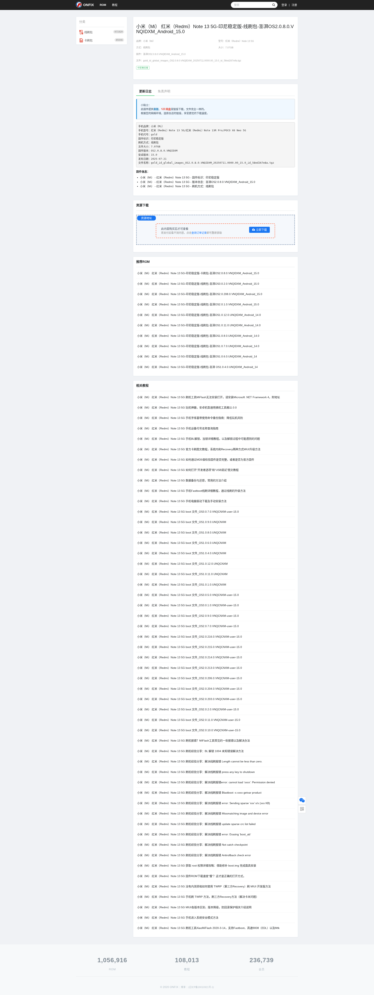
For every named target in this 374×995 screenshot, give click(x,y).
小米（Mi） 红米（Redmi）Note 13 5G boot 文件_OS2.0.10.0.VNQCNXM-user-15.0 (188, 730)
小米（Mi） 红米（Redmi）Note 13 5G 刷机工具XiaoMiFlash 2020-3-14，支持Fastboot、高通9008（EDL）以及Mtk (208, 927)
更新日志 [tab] (145, 91)
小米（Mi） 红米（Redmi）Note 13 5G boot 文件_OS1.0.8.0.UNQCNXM (181, 532)
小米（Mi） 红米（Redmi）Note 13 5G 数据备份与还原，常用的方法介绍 (182, 480)
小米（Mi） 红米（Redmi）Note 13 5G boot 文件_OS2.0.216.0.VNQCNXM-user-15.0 (189, 636)
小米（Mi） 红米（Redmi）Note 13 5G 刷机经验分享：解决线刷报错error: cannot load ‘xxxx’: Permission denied (206, 782)
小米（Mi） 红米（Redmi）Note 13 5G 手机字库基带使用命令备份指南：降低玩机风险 (190, 417)
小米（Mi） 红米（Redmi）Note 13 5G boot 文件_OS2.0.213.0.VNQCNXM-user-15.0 (189, 667)
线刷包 (103, 32)
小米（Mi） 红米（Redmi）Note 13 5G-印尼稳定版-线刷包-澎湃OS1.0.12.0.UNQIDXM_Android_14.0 (199, 314)
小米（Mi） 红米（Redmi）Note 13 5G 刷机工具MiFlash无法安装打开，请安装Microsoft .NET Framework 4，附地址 (208, 397)
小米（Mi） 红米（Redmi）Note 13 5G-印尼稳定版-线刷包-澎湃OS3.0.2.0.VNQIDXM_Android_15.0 (198, 283)
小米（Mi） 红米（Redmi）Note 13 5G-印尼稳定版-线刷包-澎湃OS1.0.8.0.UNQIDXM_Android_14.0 (198, 335)
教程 (114, 4)
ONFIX (88, 5)
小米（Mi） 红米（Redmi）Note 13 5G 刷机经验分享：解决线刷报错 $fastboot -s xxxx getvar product (199, 792)
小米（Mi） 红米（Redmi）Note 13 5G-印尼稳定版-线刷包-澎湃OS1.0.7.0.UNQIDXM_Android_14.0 (198, 346)
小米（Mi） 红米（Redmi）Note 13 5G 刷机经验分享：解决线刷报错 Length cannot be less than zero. (199, 761)
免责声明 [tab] (164, 91)
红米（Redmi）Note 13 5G (239, 41)
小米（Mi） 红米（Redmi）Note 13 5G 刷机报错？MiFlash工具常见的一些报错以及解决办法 (193, 740)
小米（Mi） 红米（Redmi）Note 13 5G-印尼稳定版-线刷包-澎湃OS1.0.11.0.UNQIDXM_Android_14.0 (199, 325)
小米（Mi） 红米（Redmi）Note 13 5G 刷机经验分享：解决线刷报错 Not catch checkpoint (192, 844)
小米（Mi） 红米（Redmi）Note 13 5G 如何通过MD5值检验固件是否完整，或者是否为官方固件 (195, 459)
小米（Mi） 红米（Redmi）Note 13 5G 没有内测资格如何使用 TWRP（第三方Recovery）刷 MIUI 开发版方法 (204, 886)
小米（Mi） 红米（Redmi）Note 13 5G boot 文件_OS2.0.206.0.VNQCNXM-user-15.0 (189, 678)
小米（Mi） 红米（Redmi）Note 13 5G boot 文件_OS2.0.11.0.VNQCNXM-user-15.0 (188, 719)
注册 (294, 4)
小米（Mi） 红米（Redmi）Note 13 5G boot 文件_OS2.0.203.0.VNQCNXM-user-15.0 (189, 699)
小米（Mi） (149, 41)
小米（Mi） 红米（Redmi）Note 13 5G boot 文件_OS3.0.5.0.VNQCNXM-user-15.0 (188, 594)
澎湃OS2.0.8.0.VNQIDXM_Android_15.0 (164, 54)
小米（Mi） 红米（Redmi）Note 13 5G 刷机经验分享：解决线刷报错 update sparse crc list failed (196, 824)
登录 (284, 4)
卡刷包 (103, 40)
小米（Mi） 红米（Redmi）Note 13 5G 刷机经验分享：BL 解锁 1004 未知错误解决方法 (190, 751)
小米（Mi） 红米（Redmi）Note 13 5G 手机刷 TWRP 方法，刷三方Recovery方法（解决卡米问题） (198, 896)
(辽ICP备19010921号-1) (201, 987)
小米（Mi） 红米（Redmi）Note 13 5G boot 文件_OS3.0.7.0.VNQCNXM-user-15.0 (188, 511)
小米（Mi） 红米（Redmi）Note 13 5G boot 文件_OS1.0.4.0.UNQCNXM (181, 553)
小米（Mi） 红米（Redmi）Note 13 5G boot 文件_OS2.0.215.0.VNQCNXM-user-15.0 (189, 647)
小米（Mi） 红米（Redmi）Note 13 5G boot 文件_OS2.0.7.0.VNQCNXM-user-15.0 (188, 626)
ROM (103, 4)
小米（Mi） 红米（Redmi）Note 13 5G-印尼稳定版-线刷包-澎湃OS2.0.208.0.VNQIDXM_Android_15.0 (199, 294)
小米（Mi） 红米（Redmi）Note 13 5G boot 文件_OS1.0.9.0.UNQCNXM (181, 522)
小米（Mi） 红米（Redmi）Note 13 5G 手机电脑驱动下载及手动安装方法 (182, 501)
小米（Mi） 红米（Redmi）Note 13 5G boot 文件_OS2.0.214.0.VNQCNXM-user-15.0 (189, 657)
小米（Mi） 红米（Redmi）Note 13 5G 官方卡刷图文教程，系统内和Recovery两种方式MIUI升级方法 (198, 449)
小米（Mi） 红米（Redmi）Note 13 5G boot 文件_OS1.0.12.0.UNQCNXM (182, 563)
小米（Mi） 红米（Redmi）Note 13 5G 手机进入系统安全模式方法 (177, 917)
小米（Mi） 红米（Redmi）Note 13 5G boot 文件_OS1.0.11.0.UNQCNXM (182, 574)
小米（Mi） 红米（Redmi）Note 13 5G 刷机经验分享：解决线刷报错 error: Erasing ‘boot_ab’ (194, 834)
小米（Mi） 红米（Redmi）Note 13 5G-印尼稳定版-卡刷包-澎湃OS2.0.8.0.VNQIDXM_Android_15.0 (198, 273)
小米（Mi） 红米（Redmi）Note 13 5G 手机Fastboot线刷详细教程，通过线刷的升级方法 (191, 490)
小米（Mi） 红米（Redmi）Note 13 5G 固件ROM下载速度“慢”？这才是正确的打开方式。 (191, 876)
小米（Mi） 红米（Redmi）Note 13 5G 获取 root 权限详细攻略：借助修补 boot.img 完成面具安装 (196, 865)
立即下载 (261, 229)
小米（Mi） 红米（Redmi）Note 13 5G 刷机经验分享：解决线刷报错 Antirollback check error (194, 855)
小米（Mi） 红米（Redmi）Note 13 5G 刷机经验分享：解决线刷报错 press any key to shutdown (196, 771)
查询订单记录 (199, 232)
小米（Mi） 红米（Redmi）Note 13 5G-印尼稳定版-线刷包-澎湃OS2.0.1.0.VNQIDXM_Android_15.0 (198, 304)
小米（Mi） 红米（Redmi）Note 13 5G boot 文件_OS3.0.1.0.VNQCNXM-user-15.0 (188, 605)
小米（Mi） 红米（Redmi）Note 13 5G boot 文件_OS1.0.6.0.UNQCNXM (181, 542)
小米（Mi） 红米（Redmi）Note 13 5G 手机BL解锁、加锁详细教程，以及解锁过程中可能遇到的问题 (198, 438)
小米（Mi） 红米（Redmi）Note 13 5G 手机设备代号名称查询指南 (177, 428)
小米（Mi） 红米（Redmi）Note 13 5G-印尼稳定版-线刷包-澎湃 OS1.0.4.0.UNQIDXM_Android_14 (197, 367)
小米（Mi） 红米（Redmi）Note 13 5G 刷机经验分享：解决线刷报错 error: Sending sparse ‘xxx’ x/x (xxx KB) (203, 803)
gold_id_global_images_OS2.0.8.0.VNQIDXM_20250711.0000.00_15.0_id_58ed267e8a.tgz (192, 60)
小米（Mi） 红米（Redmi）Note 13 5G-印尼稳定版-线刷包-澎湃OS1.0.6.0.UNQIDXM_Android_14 (197, 356)
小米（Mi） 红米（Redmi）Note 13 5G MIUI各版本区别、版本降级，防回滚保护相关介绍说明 (194, 907)
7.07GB (229, 47)
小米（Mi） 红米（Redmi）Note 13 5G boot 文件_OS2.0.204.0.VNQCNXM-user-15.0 (189, 688)
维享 (183, 987)
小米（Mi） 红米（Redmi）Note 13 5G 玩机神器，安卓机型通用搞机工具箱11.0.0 (187, 407)
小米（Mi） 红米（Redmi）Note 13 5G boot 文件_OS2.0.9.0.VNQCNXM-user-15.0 (188, 615)
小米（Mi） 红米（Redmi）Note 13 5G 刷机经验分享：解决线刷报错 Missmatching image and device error (202, 813)
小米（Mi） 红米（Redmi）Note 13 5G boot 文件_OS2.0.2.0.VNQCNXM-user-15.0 (188, 709)
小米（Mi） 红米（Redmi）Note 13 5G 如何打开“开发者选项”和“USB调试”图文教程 (188, 469)
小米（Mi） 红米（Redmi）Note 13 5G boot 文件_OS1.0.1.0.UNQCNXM (181, 584)
